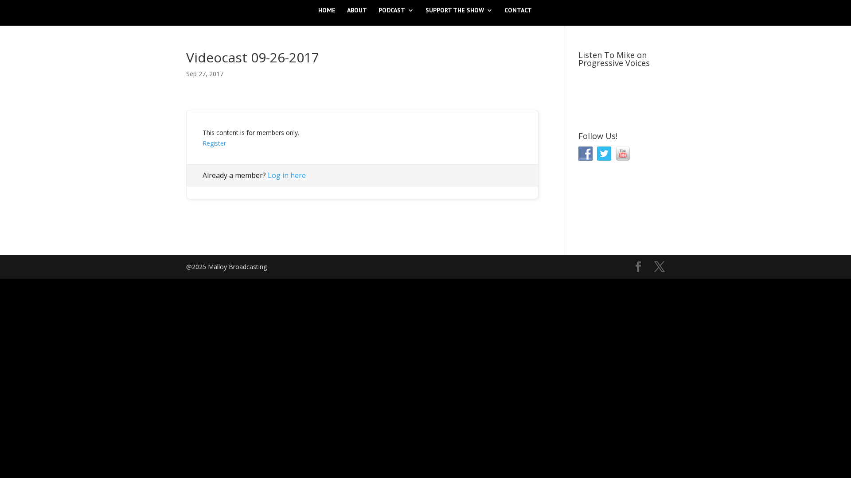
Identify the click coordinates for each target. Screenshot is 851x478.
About (357, 10)
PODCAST (392, 10)
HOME (327, 10)
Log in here (287, 175)
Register (214, 143)
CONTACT (518, 10)
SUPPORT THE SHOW (455, 10)
